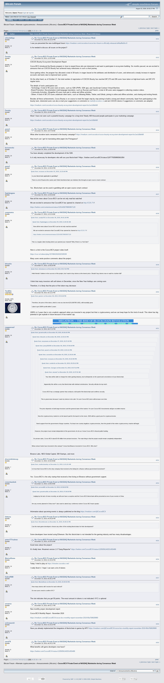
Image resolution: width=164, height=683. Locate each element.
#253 (157, 483)
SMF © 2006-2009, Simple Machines (90, 679)
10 (23, 31)
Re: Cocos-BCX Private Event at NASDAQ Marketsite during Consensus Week (64, 38)
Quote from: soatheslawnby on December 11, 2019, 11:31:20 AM (51, 464)
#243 (157, 111)
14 (32, 31)
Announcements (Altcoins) (46, 25)
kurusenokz (9, 148)
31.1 (28, 17)
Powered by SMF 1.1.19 (70, 679)
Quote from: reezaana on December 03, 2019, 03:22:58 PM (58, 359)
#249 (157, 265)
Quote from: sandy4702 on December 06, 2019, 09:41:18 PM (50, 217)
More (40, 20)
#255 (157, 540)
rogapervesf (9, 327)
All (40, 31)
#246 (157, 167)
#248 (157, 213)
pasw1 (7, 129)
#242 (157, 57)
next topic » (155, 28)
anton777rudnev (11, 540)
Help (15, 20)
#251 (157, 328)
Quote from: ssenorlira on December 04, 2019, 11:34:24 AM (57, 354)
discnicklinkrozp (11, 459)
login (24, 13)
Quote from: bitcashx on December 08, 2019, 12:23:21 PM (51, 337)
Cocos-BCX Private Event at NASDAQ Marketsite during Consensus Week (87, 25)
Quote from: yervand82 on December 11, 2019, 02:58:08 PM (49, 487)
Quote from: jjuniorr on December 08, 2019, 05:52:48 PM (48, 296)
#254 (157, 518)
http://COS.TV (89, 203)
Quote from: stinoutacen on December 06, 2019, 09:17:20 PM (50, 269)
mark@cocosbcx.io (97, 101)
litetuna (8, 517)
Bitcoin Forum (9, 25)
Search (21, 20)
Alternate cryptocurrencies (25, 25)
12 (27, 31)
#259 (157, 624)
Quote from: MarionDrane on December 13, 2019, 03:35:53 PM (50, 582)
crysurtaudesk (10, 482)
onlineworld (9, 623)
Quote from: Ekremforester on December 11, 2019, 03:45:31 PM (50, 522)
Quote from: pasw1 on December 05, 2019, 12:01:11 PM (54, 350)
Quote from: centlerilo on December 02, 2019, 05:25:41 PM (60, 363)
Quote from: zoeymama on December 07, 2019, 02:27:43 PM (52, 341)
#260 (157, 642)
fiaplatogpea (10, 193)
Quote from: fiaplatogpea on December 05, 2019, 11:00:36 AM (52, 222)
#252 (157, 460)
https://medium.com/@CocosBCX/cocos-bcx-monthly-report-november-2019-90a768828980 (64, 618)
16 (36, 31)
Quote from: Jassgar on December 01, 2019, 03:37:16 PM (61, 367)
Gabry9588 (9, 577)
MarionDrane (10, 558)
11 (25, 31)
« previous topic (144, 28)
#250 (157, 292)
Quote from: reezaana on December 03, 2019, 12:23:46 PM (49, 171)
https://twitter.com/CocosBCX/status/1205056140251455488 (93, 549)
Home (10, 20)
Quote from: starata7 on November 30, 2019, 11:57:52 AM (62, 372)
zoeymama (9, 212)
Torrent (33, 17)
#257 (157, 578)
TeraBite (8, 291)
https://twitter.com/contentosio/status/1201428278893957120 (52, 207)
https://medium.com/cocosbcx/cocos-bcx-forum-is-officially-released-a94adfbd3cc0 (96, 43)
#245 (157, 149)
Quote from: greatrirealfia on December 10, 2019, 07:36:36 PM (52, 491)
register (31, 13)
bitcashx (8, 264)
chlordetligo (10, 38)
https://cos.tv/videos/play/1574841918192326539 (48, 254)
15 (34, 31)
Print (156, 30)
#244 (157, 130)
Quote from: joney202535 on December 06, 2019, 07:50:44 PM (55, 345)
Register (33, 20)
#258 (157, 604)
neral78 (8, 642)
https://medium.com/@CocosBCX (93, 512)
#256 (157, 559)
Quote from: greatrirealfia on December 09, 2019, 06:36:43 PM (50, 332)
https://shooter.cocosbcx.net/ (58, 564)
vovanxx (8, 604)
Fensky (8, 57)
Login (27, 20)
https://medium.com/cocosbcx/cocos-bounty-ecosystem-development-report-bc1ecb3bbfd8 (64, 105)
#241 (157, 39)
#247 (157, 194)
